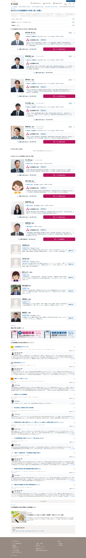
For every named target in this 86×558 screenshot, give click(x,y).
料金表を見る (43, 39)
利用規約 (38, 545)
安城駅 (37, 184)
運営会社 (60, 543)
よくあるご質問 (15, 550)
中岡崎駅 (34, 315)
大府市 (28, 288)
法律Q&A (14, 545)
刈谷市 (31, 163)
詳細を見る (71, 250)
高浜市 (35, 531)
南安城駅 (37, 205)
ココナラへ (14, 1)
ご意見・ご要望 (39, 543)
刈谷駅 (37, 163)
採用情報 (60, 545)
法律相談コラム (15, 546)
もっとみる (43, 501)
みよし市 (28, 302)
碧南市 (17, 531)
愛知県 (28, 163)
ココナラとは (15, 548)
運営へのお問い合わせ (17, 552)
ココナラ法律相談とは (17, 543)
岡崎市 (28, 315)
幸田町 (42, 531)
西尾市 (29, 531)
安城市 (31, 184)
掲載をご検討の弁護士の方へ (42, 550)
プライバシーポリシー (40, 546)
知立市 (28, 36)
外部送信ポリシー (39, 548)
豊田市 (31, 226)
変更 (73, 19)
